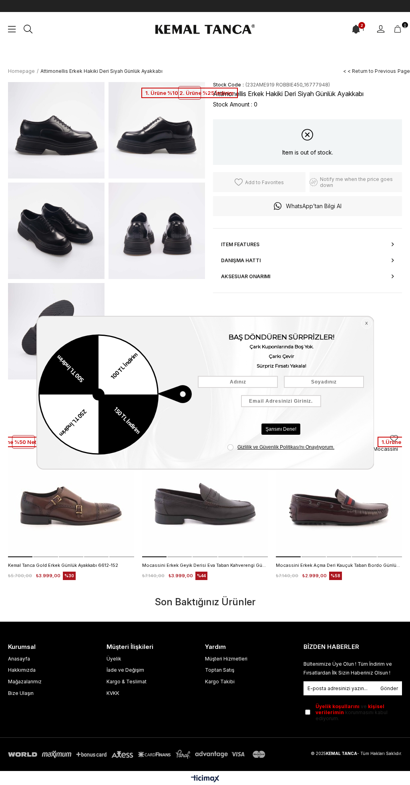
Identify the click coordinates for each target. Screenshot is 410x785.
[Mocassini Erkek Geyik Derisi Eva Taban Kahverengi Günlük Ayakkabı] (205, 494)
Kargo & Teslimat (127, 682)
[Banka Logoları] (138, 754)
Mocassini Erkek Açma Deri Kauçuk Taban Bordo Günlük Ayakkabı (339, 565)
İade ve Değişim (125, 670)
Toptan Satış (219, 670)
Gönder (389, 688)
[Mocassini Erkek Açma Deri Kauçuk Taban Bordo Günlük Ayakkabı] (339, 494)
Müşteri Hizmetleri (226, 659)
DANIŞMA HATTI (241, 260)
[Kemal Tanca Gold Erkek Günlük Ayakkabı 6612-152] (71, 494)
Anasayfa (19, 659)
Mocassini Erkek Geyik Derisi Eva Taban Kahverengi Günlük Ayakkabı (205, 565)
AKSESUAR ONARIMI (245, 276)
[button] (20, 556)
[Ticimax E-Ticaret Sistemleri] (205, 779)
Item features (240, 244)
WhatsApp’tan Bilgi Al (314, 206)
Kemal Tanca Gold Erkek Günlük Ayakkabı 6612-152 (63, 565)
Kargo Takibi (220, 682)
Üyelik (114, 659)
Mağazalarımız (25, 682)
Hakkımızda (22, 670)
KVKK (113, 693)
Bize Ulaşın (21, 693)
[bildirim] (356, 29)
